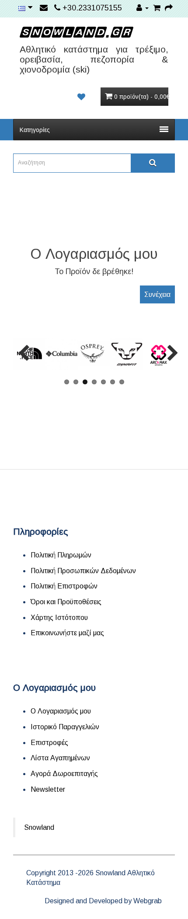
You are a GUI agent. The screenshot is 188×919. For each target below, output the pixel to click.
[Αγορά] (169, 7)
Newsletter (48, 789)
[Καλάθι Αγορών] (156, 7)
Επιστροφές (49, 742)
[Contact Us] (45, 7)
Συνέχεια (157, 294)
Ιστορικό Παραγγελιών (65, 727)
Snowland (39, 827)
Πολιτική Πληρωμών (61, 555)
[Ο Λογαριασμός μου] (142, 7)
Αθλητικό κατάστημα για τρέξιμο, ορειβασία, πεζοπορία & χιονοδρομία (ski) (94, 59)
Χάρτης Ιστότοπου (59, 617)
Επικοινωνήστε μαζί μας (67, 633)
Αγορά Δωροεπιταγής (64, 773)
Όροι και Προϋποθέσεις (66, 602)
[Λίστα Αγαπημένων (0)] (81, 97)
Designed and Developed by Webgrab (103, 901)
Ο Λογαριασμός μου (61, 711)
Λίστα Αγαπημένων (60, 758)
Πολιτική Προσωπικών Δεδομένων (83, 570)
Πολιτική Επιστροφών (64, 586)
